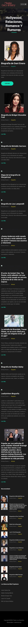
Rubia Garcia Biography (15, 524)
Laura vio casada (5, 598)
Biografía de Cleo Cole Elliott (16, 516)
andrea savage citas (6, 595)
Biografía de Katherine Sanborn (17, 540)
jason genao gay (5, 590)
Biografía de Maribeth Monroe (16, 496)
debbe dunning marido (7, 593)
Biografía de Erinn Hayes (15, 566)
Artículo (13, 245)
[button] (23, 4)
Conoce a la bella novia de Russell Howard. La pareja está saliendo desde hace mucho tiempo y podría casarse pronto (18, 557)
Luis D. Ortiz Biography (15, 532)
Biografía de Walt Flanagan (16, 574)
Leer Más (7, 83)
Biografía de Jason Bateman (16, 547)
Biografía (13, 66)
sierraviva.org (17, 622)
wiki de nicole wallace (7, 601)
